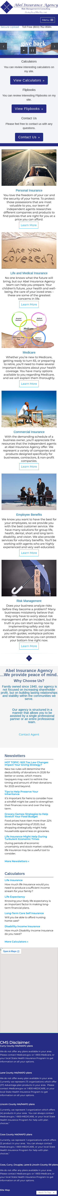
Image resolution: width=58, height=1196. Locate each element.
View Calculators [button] (27, 80)
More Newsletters (17, 861)
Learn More (29, 225)
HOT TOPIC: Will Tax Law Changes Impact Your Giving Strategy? (26, 763)
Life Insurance (14, 880)
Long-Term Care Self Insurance (24, 913)
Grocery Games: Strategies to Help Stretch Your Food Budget (26, 815)
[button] (47, 20)
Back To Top (45, 1192)
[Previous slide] (3, 46)
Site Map (5, 1190)
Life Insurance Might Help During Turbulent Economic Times (26, 837)
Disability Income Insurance (22, 926)
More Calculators (16, 941)
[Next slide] (54, 46)
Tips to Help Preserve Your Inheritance (21, 793)
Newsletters (15, 756)
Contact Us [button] (27, 137)
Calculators (15, 874)
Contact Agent (29, 734)
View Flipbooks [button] (27, 109)
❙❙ (32, 50)
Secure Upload (10, 26)
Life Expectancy (15, 896)
